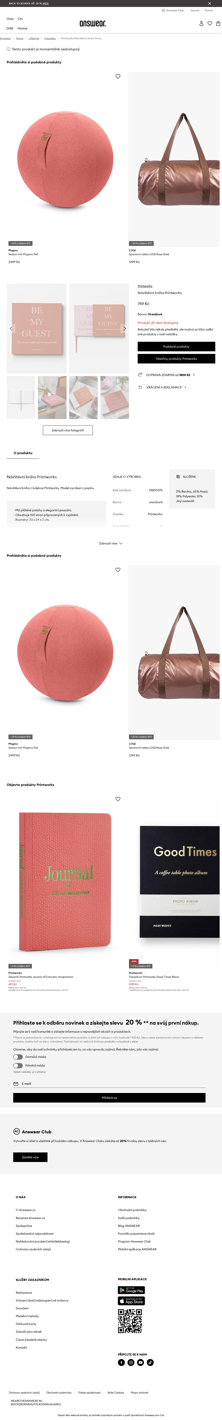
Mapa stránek (139, 1404)
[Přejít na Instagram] (28, 1375)
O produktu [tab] (23, 453)
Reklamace (146, 1210)
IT (35, 1416)
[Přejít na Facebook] (19, 1375)
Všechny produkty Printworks (176, 359)
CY (16, 1416)
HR (28, 1416)
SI (44, 1416)
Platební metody (149, 1237)
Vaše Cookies (116, 1404)
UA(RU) (56, 1416)
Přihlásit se (109, 1098)
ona (10, 18)
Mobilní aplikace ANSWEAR (96, 1249)
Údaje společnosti (89, 1404)
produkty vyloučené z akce (121, 1041)
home (22, 28)
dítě (10, 28)
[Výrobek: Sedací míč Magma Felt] (65, 159)
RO (41, 1416)
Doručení (144, 1229)
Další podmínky (88, 1218)
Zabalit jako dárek (151, 1253)
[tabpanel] (111, 503)
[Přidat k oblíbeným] (118, 76)
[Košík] (218, 23)
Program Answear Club (93, 1241)
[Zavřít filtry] (209, 3)
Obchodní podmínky (91, 1210)
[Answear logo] (93, 23)
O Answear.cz (26, 1210)
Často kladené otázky (154, 1260)
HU (32, 1416)
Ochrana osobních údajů (33, 1253)
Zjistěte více (30, 1157)
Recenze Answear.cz (30, 1218)
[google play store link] (29, 1302)
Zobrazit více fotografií (68, 430)
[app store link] (29, 1312)
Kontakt (144, 1268)
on (20, 18)
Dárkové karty (148, 1245)
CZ (20, 1416)
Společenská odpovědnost (35, 1234)
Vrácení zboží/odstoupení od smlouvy (158, 1219)
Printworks (145, 286)
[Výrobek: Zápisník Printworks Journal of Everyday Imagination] (65, 882)
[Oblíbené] (209, 23)
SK (46, 1416)
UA (50, 1416)
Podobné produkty (176, 346)
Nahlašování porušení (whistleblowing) (31, 1243)
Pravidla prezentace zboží (95, 1234)
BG (13, 1416)
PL (37, 1416)
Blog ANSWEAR (88, 1226)
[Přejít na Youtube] (38, 1375)
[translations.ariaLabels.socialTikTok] (48, 1375)
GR (24, 1416)
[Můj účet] (201, 23)
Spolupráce (24, 1226)
